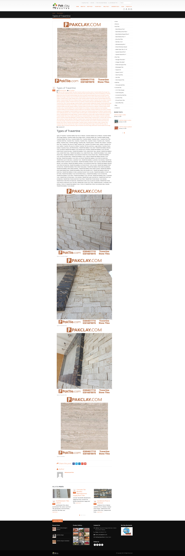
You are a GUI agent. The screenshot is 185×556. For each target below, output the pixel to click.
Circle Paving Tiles (120, 92)
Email (85, 464)
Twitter (76, 464)
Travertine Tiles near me (62, 124)
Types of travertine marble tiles (68, 125)
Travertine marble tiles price (76, 116)
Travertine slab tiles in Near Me (70, 119)
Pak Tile (92, 2)
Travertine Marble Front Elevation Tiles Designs (67, 104)
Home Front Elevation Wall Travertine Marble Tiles (84, 93)
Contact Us (129, 6)
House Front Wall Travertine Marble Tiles (79, 96)
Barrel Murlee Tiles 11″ (121, 36)
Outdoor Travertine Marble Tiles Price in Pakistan (67, 100)
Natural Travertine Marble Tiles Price (102, 98)
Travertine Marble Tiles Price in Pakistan (91, 116)
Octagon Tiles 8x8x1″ (120, 62)
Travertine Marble (78, 103)
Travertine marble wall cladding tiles (68, 117)
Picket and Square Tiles (121, 64)
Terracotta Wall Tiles (120, 85)
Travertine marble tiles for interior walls (86, 114)
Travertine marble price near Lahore (98, 109)
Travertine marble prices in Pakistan (95, 111)
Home (77, 6)
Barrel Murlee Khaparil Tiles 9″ (122, 34)
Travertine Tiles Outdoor (73, 124)
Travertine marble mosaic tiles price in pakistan (88, 106)
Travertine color (105, 101)
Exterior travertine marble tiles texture (65, 93)
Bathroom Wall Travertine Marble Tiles (66, 92)
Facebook (73, 464)
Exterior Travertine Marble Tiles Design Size (99, 92)
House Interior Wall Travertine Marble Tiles (97, 96)
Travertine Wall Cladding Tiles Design (87, 124)
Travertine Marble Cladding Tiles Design (91, 103)
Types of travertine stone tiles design (83, 125)
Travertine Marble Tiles (93, 112)
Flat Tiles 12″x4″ (119, 41)
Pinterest (100, 545)
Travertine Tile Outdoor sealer (94, 122)
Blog (123, 6)
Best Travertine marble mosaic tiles (82, 92)
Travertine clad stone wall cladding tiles (93, 101)
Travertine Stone (81, 119)
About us (83, 6)
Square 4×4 (118, 69)
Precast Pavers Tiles (120, 100)
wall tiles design (123, 121)
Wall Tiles (106, 6)
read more (57, 503)
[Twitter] (126, 9)
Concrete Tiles (115, 6)
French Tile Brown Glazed (121, 47)
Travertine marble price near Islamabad (65, 109)
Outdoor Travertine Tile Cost (96, 100)
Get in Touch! (57, 521)
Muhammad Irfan (63, 90)
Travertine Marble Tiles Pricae (63, 116)
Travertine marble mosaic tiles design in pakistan (67, 106)
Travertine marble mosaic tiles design (102, 104)
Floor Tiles (98, 6)
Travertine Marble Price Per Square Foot (78, 111)
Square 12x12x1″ (119, 72)
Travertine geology (70, 103)
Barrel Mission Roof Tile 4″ (121, 31)
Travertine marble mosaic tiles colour (85, 104)
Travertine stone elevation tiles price (93, 119)
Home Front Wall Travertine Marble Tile (70, 95)
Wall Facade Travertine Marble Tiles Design (101, 125)
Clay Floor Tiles (85, 2)
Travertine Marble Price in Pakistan (82, 108)
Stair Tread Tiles (119, 74)
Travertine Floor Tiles (61, 103)
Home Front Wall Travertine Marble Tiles (88, 95)
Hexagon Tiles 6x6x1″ (120, 59)
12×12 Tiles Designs (120, 90)
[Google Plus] (131, 9)
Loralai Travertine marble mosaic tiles (86, 98)
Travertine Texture (83, 122)
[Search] (131, 3)
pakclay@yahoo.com (102, 534)
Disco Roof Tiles (119, 39)
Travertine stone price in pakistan (72, 120)
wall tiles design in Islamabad (63, 540)
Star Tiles (118, 77)
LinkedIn (79, 464)
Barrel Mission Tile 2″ (120, 29)
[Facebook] (124, 9)
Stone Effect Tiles (119, 102)
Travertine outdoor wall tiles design (83, 117)
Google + (82, 464)
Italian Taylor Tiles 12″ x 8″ (121, 49)
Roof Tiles (89, 6)
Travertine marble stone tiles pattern (79, 112)
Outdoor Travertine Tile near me (73, 101)
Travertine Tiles (104, 122)
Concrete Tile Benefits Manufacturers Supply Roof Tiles (59, 492)
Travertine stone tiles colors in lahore (88, 120)
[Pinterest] (129, 9)
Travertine (82, 101)
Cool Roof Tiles (119, 97)
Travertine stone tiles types (73, 122)
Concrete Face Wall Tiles (121, 95)
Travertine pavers (95, 117)
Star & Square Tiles (120, 80)
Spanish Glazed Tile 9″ (121, 52)
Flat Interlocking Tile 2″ (120, 44)
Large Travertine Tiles (73, 98)
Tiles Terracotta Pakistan (101, 2)
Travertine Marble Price (69, 108)
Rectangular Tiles (119, 67)
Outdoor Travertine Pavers (84, 100)
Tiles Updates (72, 90)
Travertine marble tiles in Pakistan (102, 114)
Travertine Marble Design (105, 103)
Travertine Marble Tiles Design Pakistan (68, 114)
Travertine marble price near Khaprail (82, 109)
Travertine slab (103, 117)
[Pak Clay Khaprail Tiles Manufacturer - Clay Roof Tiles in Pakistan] (60, 6)
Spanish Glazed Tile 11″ (121, 54)
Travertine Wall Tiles (99, 124)
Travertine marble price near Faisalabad (98, 108)
